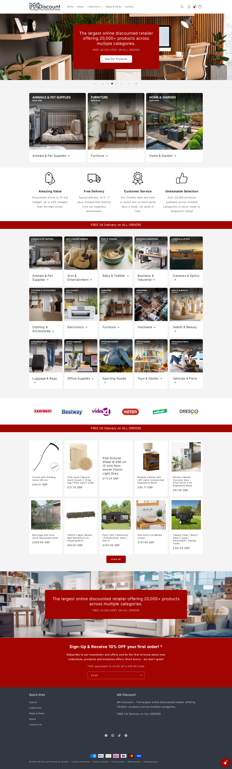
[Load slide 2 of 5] (107, 83)
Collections (35, 708)
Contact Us (35, 724)
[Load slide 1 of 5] (102, 83)
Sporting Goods (114, 378)
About (32, 719)
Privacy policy (118, 761)
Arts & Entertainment (78, 277)
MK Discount (43, 762)
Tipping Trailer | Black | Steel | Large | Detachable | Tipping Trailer (185, 539)
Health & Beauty (185, 327)
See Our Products (116, 58)
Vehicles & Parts (185, 378)
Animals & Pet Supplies (49, 155)
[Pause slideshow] (137, 83)
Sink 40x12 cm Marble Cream (150, 536)
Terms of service (100, 761)
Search (33, 702)
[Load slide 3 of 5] (112, 83)
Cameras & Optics (186, 276)
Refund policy (134, 761)
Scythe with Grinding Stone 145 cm (44, 478)
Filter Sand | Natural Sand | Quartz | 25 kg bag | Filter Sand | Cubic (80, 480)
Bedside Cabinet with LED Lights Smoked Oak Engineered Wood (151, 480)
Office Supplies (78, 378)
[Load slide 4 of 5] (116, 83)
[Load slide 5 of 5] (121, 83)
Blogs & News (37, 713)
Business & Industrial (146, 277)
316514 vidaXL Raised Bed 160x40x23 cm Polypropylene (79, 538)
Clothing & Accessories (41, 329)
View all (116, 559)
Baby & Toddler (114, 276)
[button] (95, 6)
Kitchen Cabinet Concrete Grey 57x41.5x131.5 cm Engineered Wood (182, 481)
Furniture (97, 155)
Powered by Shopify (59, 762)
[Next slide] (129, 83)
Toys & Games (148, 378)
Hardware (145, 327)
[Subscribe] (140, 675)
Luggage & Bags (44, 378)
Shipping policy (151, 761)
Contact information (80, 761)
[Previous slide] (94, 83)
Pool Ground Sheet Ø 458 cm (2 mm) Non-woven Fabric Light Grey (115, 465)
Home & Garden (161, 155)
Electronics (75, 327)
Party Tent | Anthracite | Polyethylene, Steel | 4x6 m (115, 538)
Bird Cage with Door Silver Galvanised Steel (45, 536)
